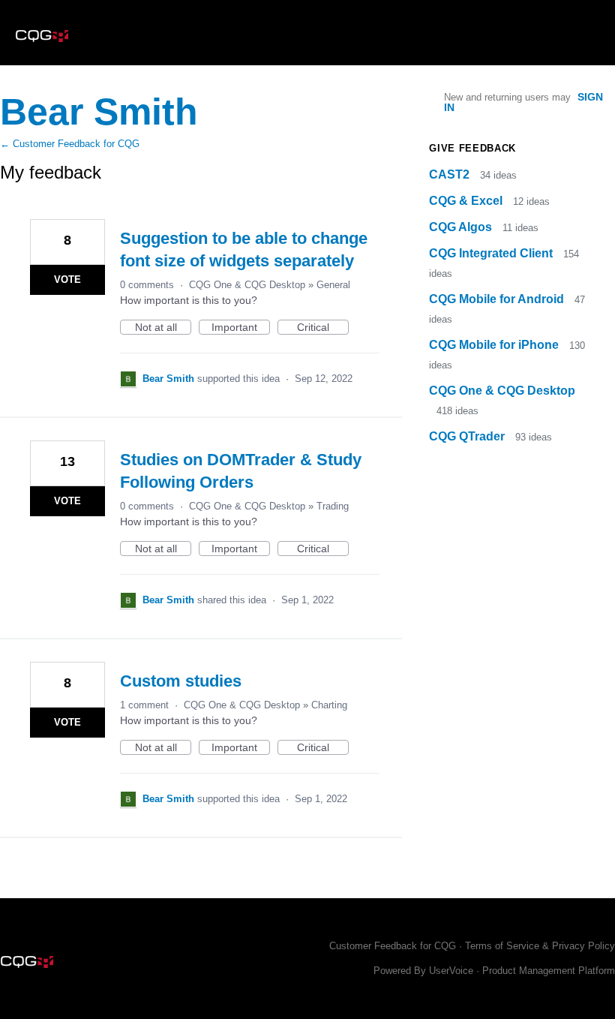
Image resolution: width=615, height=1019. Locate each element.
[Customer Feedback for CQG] (42, 33)
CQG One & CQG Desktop (247, 284)
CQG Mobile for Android (498, 299)
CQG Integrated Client (492, 253)
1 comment (144, 705)
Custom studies (181, 681)
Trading (332, 506)
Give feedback (472, 148)
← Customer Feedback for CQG (70, 143)
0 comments (147, 284)
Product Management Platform (548, 970)
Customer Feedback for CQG (392, 945)
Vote (67, 279)
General (333, 284)
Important (241, 328)
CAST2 (450, 174)
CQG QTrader (468, 436)
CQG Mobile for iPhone (495, 344)
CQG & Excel (467, 200)
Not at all (163, 328)
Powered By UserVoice (425, 970)
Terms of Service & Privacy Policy (540, 945)
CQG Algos (462, 227)
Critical (323, 328)
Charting (329, 705)
